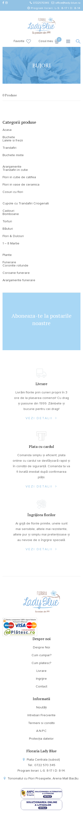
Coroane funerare (16, 273)
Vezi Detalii (40, 418)
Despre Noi (41, 647)
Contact (41, 686)
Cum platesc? (41, 663)
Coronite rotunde (15, 265)
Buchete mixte (13, 155)
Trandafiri (9, 147)
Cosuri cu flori (13, 192)
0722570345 (41, 3)
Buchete (9, 137)
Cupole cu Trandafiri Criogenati (26, 203)
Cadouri (8, 210)
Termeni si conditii (41, 723)
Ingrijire (41, 678)
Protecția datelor (41, 738)
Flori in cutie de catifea (19, 177)
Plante (7, 255)
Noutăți (41, 707)
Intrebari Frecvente (41, 715)
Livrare (41, 671)
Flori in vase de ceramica (21, 184)
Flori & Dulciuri (13, 236)
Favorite (19, 41)
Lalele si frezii (13, 140)
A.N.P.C (41, 731)
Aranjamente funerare (19, 280)
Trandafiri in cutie (15, 170)
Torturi (7, 221)
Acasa (7, 130)
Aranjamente (12, 166)
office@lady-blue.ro (67, 3)
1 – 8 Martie (11, 243)
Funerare (9, 262)
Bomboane (11, 214)
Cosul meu (49, 41)
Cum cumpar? (41, 655)
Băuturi (8, 228)
